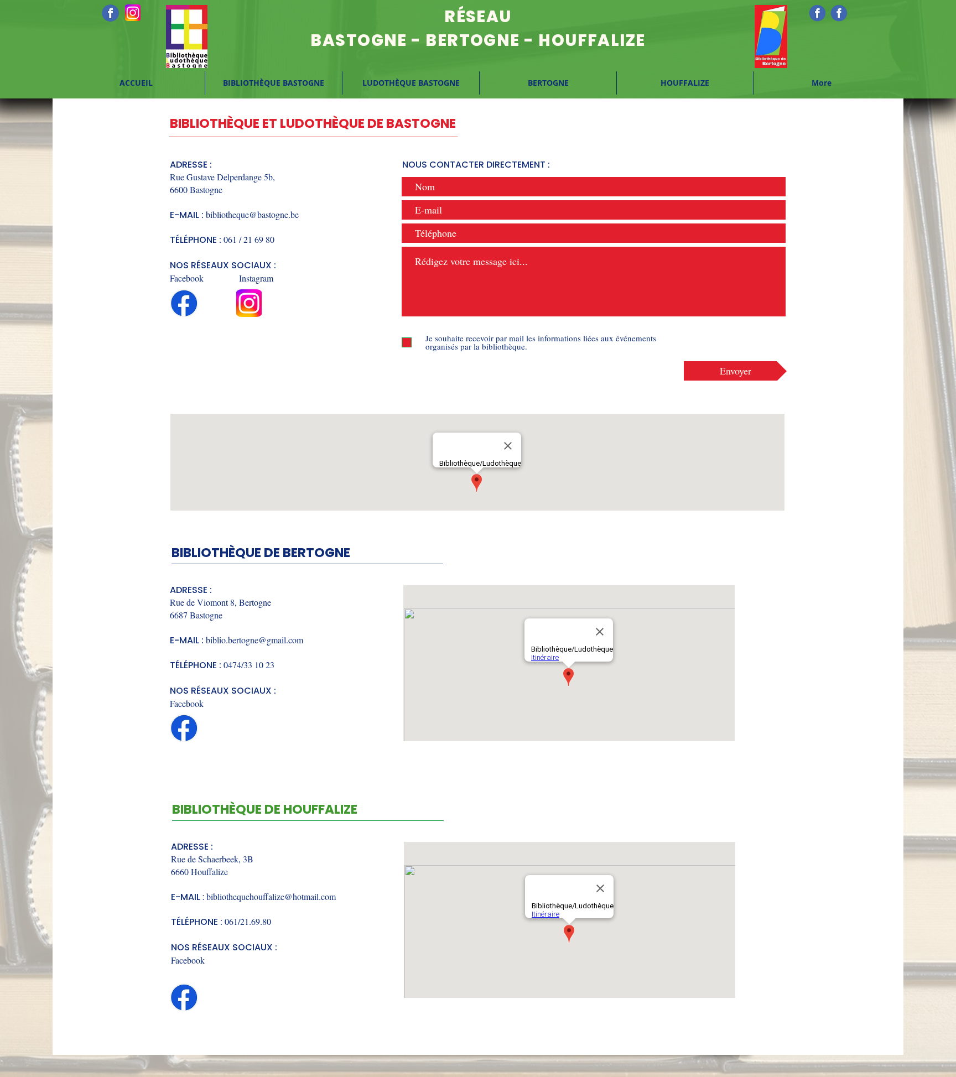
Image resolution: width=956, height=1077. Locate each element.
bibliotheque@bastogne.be (252, 214)
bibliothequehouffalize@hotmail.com (271, 896)
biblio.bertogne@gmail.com (254, 640)
